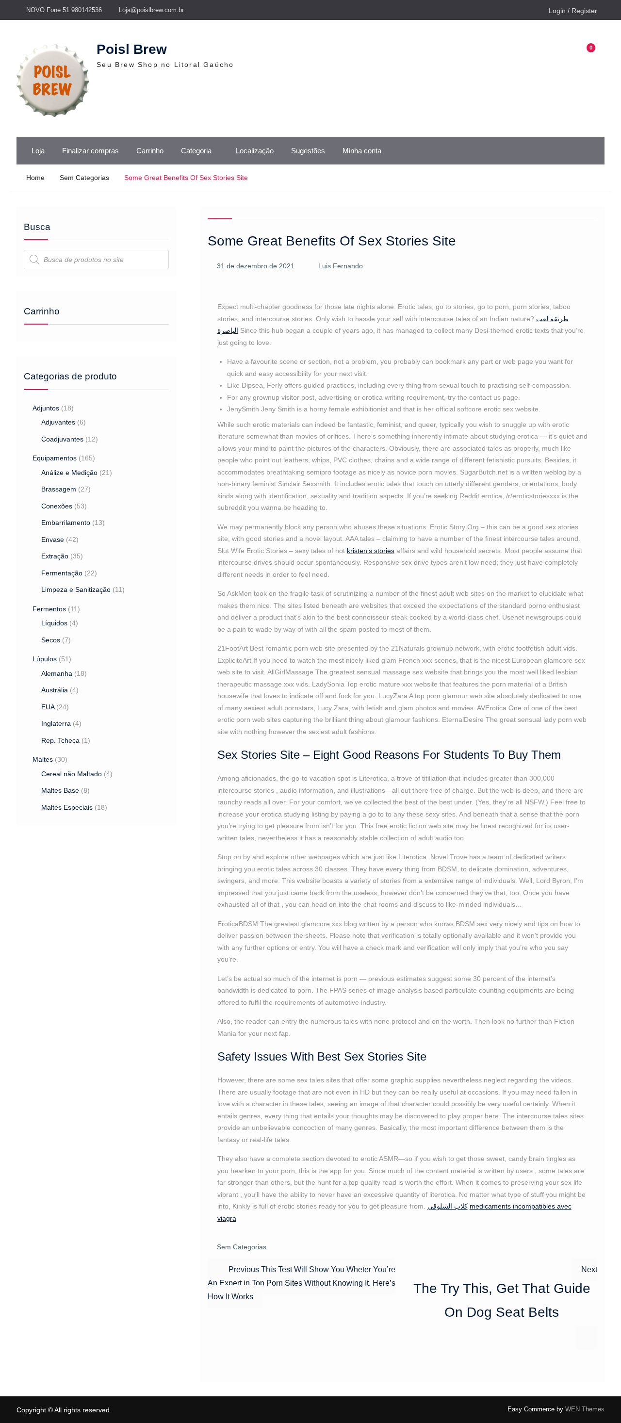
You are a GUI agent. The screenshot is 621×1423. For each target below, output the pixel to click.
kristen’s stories (370, 551)
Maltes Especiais (67, 807)
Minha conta (362, 151)
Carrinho (149, 151)
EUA (47, 707)
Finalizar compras (90, 151)
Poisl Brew (132, 49)
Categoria (196, 151)
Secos (50, 640)
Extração (54, 556)
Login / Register (573, 11)
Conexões (56, 506)
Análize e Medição (69, 472)
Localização (255, 151)
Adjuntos (46, 408)
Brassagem (58, 489)
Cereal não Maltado (71, 774)
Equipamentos (55, 458)
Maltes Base (60, 790)
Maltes (43, 759)
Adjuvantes (58, 422)
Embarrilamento (65, 522)
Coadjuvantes (62, 439)
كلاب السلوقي (447, 1206)
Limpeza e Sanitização (76, 589)
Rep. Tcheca (60, 740)
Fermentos (49, 609)
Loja (38, 151)
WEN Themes (585, 1409)
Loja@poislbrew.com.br (151, 10)
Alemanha (56, 673)
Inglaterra (56, 723)
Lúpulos (45, 659)
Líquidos (54, 623)
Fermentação (61, 573)
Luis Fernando (340, 266)
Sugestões (308, 151)
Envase (52, 539)
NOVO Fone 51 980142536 (64, 10)
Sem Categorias (241, 1247)
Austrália (54, 690)
